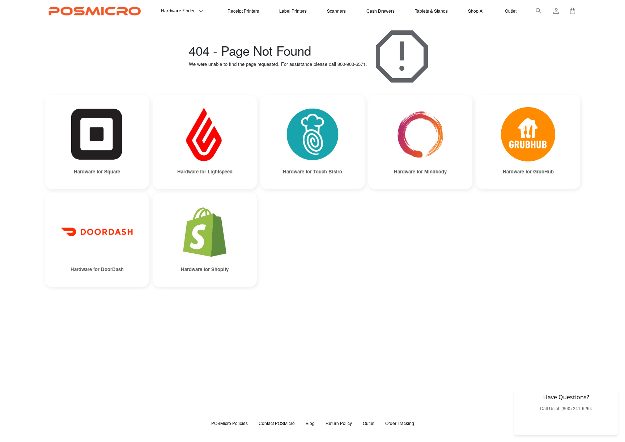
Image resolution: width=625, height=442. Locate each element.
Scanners (336, 11)
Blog (310, 423)
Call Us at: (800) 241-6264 (566, 408)
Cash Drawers (380, 11)
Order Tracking (399, 423)
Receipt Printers (243, 11)
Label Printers (293, 11)
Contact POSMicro (277, 423)
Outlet (510, 11)
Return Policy (339, 423)
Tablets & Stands (431, 11)
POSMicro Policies (229, 423)
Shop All (476, 11)
